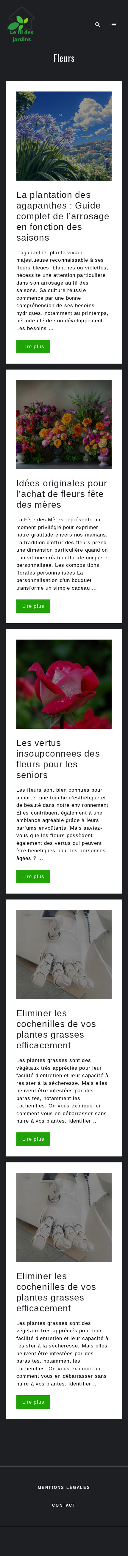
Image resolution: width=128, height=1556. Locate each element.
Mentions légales (64, 1487)
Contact (64, 1505)
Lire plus (33, 346)
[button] (97, 25)
